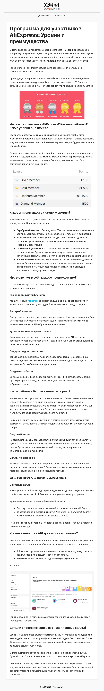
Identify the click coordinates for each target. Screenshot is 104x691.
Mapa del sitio (59, 687)
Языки (59, 15)
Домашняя (44, 15)
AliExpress (33, 300)
